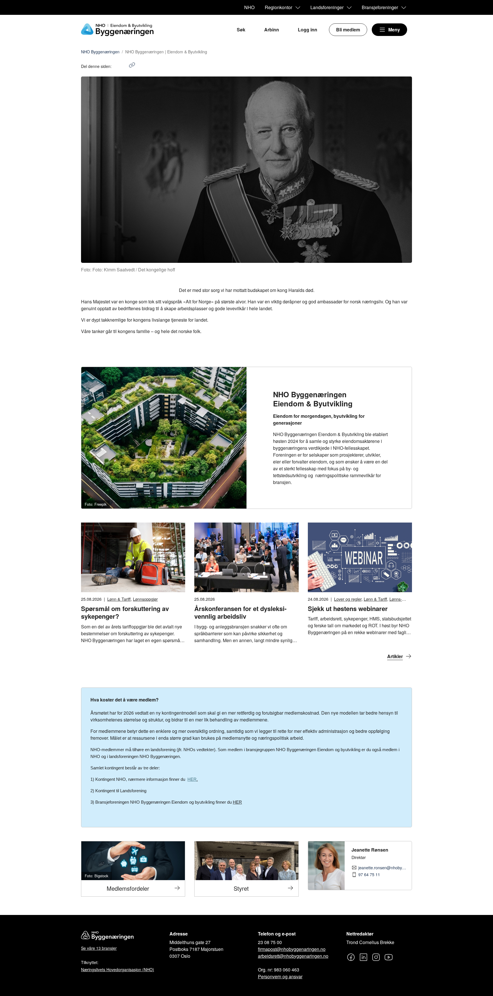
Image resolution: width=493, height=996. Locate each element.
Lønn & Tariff (119, 599)
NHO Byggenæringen (100, 52)
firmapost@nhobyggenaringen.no (292, 949)
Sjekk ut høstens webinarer (348, 608)
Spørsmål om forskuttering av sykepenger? (125, 612)
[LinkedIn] (122, 66)
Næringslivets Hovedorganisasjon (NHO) (117, 969)
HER (237, 802)
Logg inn (307, 29)
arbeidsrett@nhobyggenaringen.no (293, 956)
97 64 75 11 (369, 874)
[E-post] (127, 66)
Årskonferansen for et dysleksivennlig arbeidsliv (240, 612)
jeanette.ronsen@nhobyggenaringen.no (382, 867)
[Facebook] (116, 66)
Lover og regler (347, 599)
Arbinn (271, 29)
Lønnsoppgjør (145, 599)
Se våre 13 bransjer (99, 948)
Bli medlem (348, 29)
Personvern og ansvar (280, 976)
